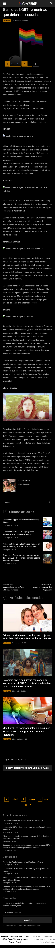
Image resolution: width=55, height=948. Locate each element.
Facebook (14, 799)
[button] (4, 3)
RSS (46, 799)
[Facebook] (6, 799)
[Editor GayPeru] (9, 485)
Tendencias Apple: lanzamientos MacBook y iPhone (21, 521)
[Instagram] (23, 799)
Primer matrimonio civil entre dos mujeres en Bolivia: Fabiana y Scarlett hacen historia (21, 545)
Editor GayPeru (24, 480)
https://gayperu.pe (24, 484)
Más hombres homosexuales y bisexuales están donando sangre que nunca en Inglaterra (26, 731)
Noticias (6, 21)
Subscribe (28, 920)
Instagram (31, 799)
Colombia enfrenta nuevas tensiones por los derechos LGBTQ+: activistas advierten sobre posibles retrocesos (21, 558)
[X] (26, 805)
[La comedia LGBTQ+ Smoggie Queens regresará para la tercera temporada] (47, 534)
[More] (36, 64)
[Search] (49, 502)
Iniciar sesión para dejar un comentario (27, 768)
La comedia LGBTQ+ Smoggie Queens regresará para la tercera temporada (18, 533)
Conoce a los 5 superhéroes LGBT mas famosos (13, 588)
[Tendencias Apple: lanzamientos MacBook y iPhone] (47, 522)
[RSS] (40, 799)
